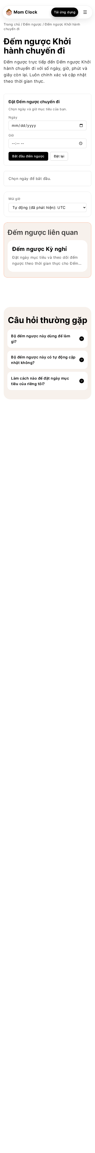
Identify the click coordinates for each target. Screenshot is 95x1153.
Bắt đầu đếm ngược (28, 156)
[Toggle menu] (85, 12)
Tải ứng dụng (64, 12)
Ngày (13, 117)
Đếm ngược (32, 24)
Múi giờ (14, 199)
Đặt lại (59, 156)
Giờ (11, 135)
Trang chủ (12, 24)
